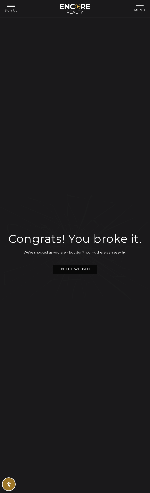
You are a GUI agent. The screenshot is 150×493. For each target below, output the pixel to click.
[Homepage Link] (75, 8)
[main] (75, 246)
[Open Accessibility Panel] (9, 484)
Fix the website (75, 269)
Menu (139, 10)
